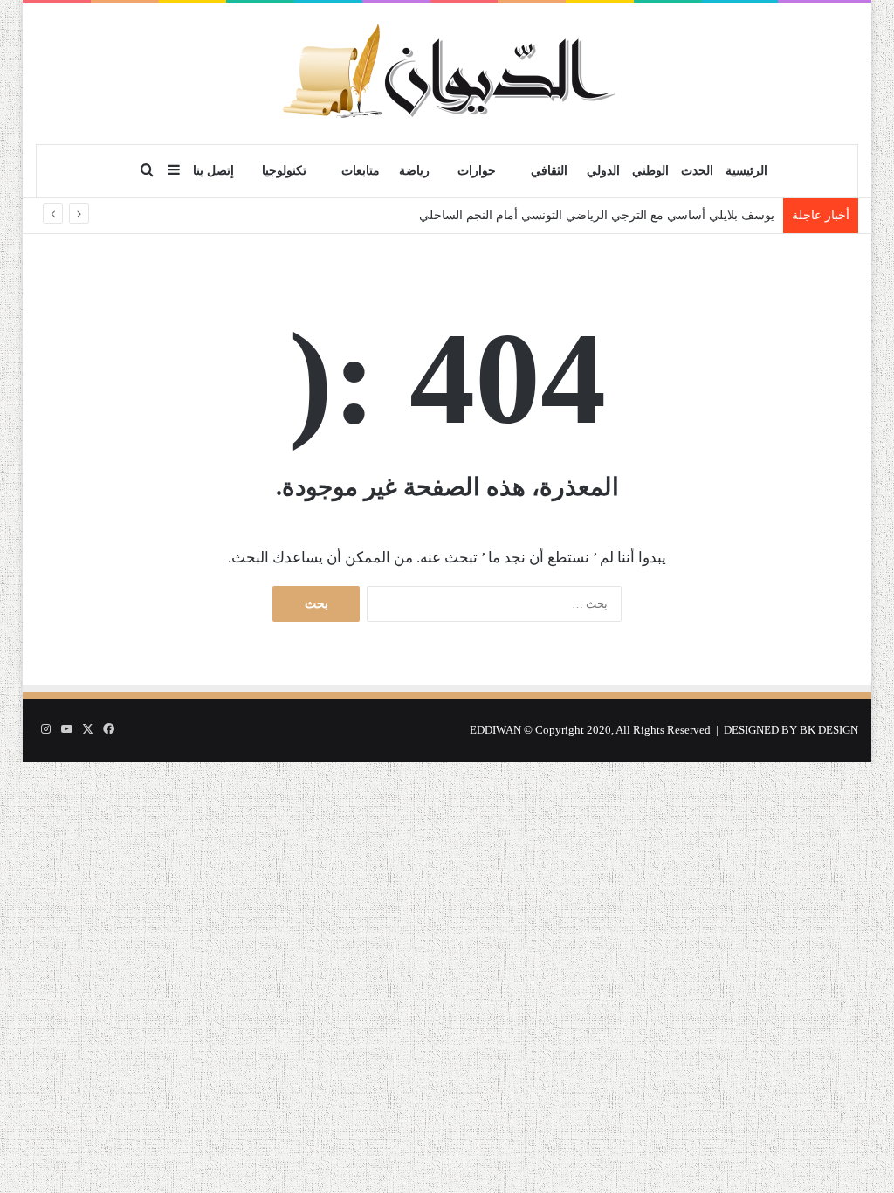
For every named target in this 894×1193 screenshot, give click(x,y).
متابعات (360, 170)
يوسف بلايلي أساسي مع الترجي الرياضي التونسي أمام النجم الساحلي (596, 215)
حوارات (476, 170)
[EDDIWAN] (447, 73)
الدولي (603, 170)
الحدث (697, 170)
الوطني (650, 170)
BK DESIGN (829, 729)
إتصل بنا (213, 170)
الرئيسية (746, 170)
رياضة (414, 170)
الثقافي (549, 170)
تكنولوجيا (284, 170)
